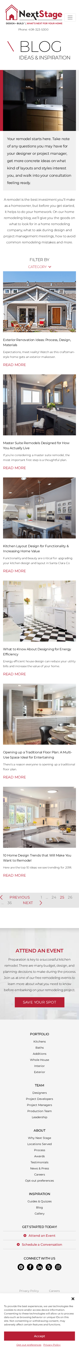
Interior (39, 1066)
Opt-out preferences (28, 1344)
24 (54, 897)
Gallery (40, 1213)
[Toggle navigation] (70, 17)
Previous (20, 897)
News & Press (39, 1168)
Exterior (39, 1072)
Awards (39, 1156)
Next (28, 903)
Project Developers (39, 1099)
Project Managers (39, 1105)
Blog (39, 1207)
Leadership (39, 1117)
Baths (39, 1047)
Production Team (39, 1111)
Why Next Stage (39, 1138)
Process (39, 1150)
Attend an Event (42, 1236)
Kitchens (39, 1041)
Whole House (39, 1060)
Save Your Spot (39, 1002)
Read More (14, 365)
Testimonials (39, 1162)
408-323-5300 (38, 29)
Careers (39, 1174)
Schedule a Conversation (42, 1244)
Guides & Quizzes (40, 1201)
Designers (39, 1093)
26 (70, 897)
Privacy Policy (52, 1344)
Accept (39, 1336)
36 (9, 903)
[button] (73, 1298)
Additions (39, 1054)
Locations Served (39, 1144)
